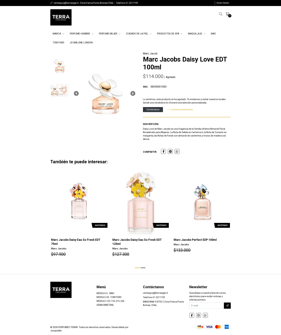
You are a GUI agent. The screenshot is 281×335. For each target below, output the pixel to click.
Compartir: (150, 152)
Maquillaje (195, 33)
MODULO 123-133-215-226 (110, 301)
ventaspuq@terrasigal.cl (155, 293)
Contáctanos (153, 109)
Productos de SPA (168, 33)
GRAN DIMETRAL (105, 305)
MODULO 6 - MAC (105, 293)
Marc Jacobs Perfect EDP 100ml (195, 239)
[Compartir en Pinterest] (170, 151)
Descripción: (151, 124)
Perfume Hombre (80, 33)
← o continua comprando (180, 109)
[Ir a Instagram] (198, 315)
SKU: (145, 86)
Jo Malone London (81, 42)
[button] (76, 93)
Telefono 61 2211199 (154, 297)
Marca (57, 33)
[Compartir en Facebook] (163, 151)
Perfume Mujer (108, 33)
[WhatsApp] (205, 315)
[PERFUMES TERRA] (61, 17)
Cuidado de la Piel (137, 33)
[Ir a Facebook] (191, 315)
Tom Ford (58, 42)
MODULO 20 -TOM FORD (109, 297)
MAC (213, 33)
